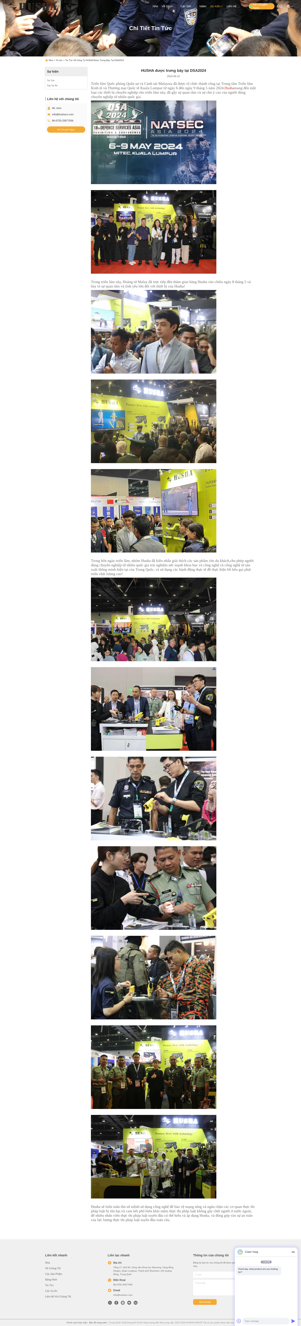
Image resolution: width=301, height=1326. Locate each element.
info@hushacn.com (63, 114)
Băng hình (51, 1279)
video (202, 6)
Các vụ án (51, 1291)
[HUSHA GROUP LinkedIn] (135, 1303)
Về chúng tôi (169, 6)
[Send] (293, 1321)
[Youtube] (129, 1303)
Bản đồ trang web (98, 1322)
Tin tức (59, 60)
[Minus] (293, 1252)
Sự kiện (215, 6)
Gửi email (205, 1302)
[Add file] (239, 1321)
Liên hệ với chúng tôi (234, 6)
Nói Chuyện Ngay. (260, 6)
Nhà (155, 6)
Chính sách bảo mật (76, 1322)
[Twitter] (110, 1303)
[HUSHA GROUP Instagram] (123, 1303)
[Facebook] (116, 1303)
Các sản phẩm (187, 6)
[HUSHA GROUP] (32, 6)
